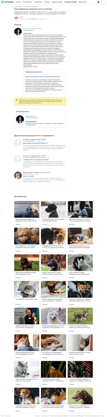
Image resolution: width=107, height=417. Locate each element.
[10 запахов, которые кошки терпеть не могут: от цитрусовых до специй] (53, 373)
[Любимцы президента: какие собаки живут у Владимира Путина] (26, 320)
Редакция (37, 415)
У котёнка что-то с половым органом (35, 159)
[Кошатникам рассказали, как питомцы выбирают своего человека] (26, 346)
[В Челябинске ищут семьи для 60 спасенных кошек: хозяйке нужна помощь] (53, 400)
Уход (33, 125)
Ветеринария (30, 123)
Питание (28, 125)
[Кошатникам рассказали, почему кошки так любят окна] (80, 346)
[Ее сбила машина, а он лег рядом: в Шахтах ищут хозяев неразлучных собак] (53, 213)
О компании (8, 415)
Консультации (18, 6)
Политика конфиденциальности (93, 415)
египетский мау (32, 18)
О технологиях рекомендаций (76, 415)
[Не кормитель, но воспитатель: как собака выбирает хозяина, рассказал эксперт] (26, 400)
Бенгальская (30, 141)
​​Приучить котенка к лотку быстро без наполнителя (42, 76)
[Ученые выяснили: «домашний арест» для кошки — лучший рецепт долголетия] (53, 293)
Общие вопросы (57, 123)
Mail (3, 415)
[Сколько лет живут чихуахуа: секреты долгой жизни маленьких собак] (80, 320)
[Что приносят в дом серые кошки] (26, 293)
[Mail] (2, 2)
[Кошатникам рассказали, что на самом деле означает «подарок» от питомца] (80, 240)
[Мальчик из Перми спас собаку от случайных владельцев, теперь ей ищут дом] (80, 293)
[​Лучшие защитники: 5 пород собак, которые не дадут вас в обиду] (53, 266)
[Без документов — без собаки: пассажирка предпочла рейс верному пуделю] (26, 240)
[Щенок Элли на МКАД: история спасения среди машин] (26, 266)
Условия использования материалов (59, 415)
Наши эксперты (45, 415)
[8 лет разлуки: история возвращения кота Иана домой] (80, 266)
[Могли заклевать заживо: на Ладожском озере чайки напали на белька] (26, 213)
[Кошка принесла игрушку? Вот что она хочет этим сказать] (26, 373)
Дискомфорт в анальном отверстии (35, 143)
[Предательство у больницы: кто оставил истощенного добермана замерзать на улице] (80, 400)
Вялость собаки (28, 176)
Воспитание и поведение (31, 6)
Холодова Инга (28, 30)
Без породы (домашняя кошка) (35, 157)
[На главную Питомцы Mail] (9, 2)
